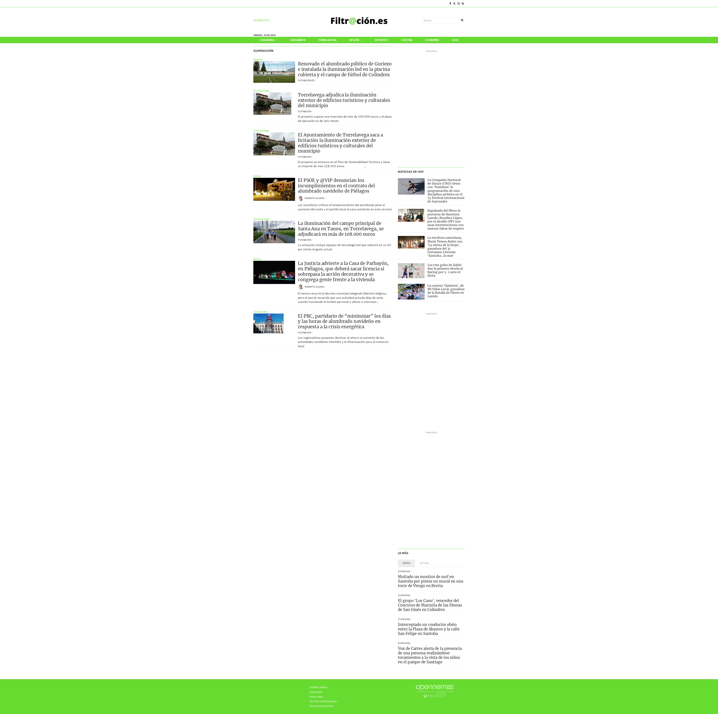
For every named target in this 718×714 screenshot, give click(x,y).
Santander (298, 40)
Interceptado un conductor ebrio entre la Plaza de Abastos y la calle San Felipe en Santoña (428, 629)
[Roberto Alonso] (300, 197)
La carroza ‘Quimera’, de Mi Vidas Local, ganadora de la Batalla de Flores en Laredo (445, 291)
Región (354, 40)
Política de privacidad (323, 701)
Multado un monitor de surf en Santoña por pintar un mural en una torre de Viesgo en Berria (430, 581)
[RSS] (463, 3)
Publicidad (316, 692)
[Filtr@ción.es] (359, 20)
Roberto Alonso (315, 198)
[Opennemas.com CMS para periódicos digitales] (434, 691)
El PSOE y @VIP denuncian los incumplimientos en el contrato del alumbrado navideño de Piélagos (336, 185)
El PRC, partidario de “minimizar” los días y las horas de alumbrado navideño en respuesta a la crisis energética (344, 321)
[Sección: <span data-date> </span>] (253, 3)
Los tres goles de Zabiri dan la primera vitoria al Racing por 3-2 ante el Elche (445, 270)
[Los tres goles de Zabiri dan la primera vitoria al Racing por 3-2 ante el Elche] (411, 270)
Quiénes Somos (318, 687)
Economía (432, 40)
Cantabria (267, 40)
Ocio (455, 40)
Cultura (406, 40)
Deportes (381, 40)
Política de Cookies (321, 706)
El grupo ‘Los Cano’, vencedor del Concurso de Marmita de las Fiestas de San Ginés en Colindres (430, 605)
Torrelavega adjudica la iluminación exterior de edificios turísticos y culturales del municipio (344, 100)
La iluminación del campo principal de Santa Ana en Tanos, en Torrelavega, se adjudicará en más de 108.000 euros (340, 228)
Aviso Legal (316, 696)
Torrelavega (327, 40)
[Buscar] (462, 20)
